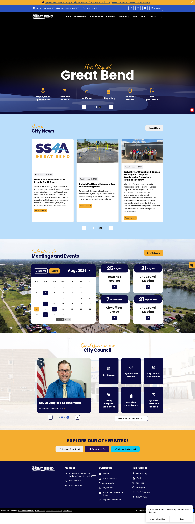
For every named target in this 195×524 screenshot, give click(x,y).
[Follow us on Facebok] (131, 8)
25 (54, 309)
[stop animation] (99, 107)
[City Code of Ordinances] (153, 371)
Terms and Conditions (54, 510)
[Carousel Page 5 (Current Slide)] (62, 417)
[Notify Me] (108, 94)
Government (80, 16)
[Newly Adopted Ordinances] (108, 400)
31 (45, 314)
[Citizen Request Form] (43, 94)
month (60, 319)
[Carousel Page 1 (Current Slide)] (94, 107)
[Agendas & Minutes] (152, 94)
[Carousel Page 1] (93, 228)
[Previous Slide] (84, 107)
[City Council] (108, 371)
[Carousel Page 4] (59, 417)
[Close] (191, 2)
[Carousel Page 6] (64, 417)
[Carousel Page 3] (98, 228)
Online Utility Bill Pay (157, 519)
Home (68, 16)
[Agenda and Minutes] (131, 371)
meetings (41, 270)
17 (45, 304)
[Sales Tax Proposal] (86, 94)
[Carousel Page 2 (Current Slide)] (95, 228)
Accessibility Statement (26, 510)
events (54, 270)
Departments (96, 16)
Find (143, 16)
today (67, 319)
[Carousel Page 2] (97, 106)
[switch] (192, 110)
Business (110, 16)
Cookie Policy (67, 510)
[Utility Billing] (130, 94)
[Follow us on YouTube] (145, 8)
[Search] (161, 17)
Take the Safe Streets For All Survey (131, 2)
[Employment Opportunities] (65, 94)
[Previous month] (89, 270)
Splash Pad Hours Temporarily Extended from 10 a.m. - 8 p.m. (77, 2)
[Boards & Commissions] (131, 400)
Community (124, 16)
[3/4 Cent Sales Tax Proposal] (153, 400)
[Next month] (92, 270)
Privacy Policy (40, 510)
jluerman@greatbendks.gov (50, 408)
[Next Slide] (111, 107)
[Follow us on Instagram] (138, 8)
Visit (135, 16)
